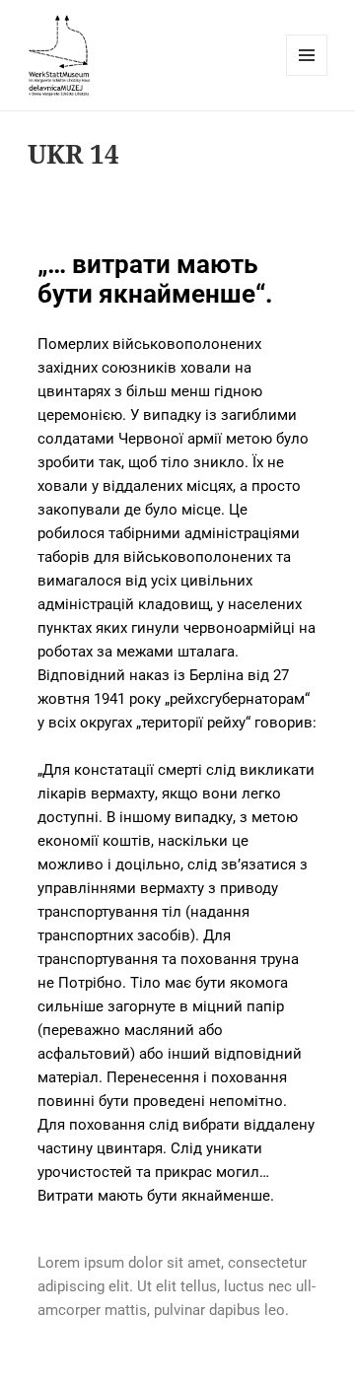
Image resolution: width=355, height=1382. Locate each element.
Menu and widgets (307, 75)
